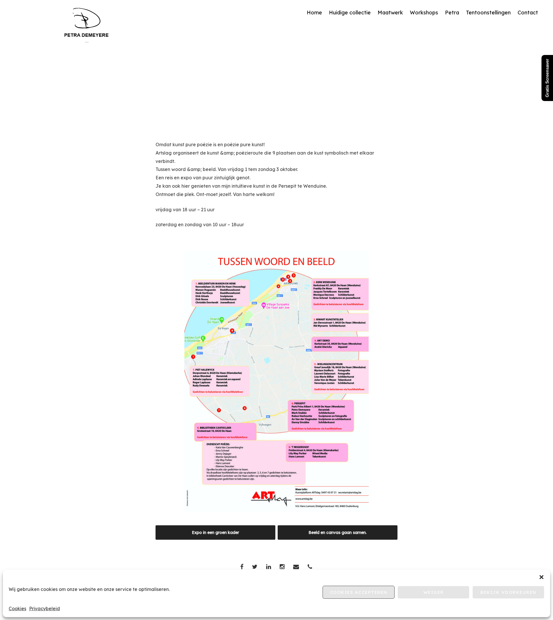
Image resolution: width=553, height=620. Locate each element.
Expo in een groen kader (215, 532)
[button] (541, 577)
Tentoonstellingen (488, 12)
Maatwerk (390, 12)
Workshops (424, 12)
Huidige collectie (350, 12)
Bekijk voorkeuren (508, 592)
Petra (452, 12)
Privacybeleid (44, 608)
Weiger (433, 592)
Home (314, 12)
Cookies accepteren (358, 592)
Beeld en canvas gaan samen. (337, 532)
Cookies (17, 608)
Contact (528, 12)
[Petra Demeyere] (87, 40)
